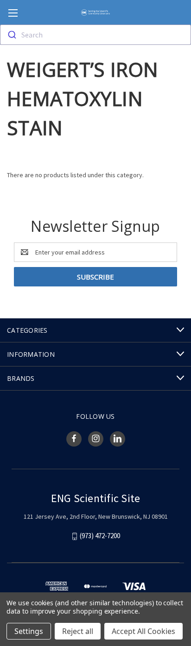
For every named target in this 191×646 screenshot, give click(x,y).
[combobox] (95, 35)
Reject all (77, 631)
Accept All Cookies (143, 631)
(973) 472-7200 (100, 535)
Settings (28, 631)
